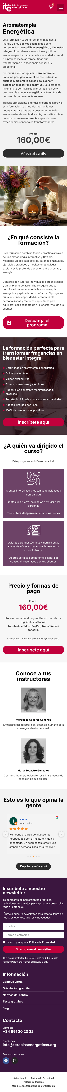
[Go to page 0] (27, 856)
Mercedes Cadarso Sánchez (33, 719)
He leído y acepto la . (30, 942)
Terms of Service (32, 962)
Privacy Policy (10, 962)
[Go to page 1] (30, 856)
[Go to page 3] (36, 856)
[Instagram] (15, 1060)
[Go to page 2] (33, 856)
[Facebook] (6, 1060)
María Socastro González (33, 770)
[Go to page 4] (38, 856)
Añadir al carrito (33, 153)
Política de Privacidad (42, 942)
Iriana (23, 819)
